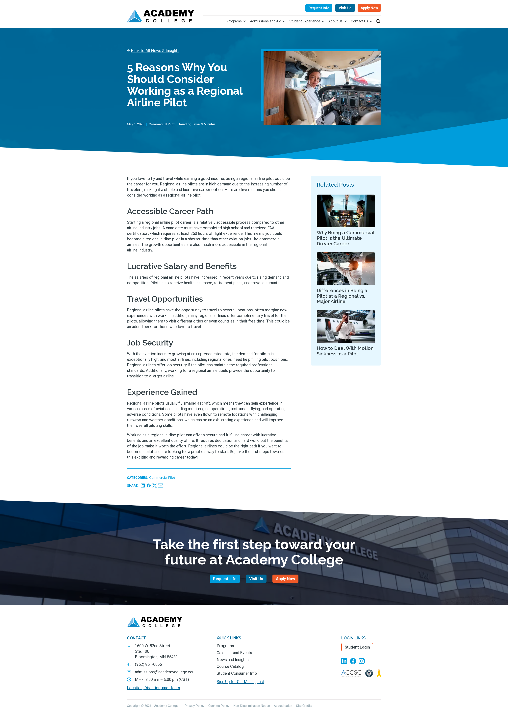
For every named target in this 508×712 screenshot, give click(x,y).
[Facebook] (149, 485)
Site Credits (304, 706)
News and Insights (233, 659)
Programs (225, 645)
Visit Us (345, 8)
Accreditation (283, 706)
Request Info (319, 8)
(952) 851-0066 (148, 664)
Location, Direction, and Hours (153, 687)
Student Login (357, 647)
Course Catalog (230, 666)
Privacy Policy (194, 706)
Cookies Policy (218, 706)
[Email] (161, 485)
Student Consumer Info (237, 673)
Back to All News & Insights (155, 50)
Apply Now (369, 8)
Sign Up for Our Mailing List (240, 681)
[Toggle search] (378, 21)
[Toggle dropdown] (244, 21)
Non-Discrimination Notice (251, 706)
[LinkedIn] (143, 485)
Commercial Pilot (162, 478)
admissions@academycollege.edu (164, 672)
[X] (155, 485)
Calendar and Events (234, 652)
